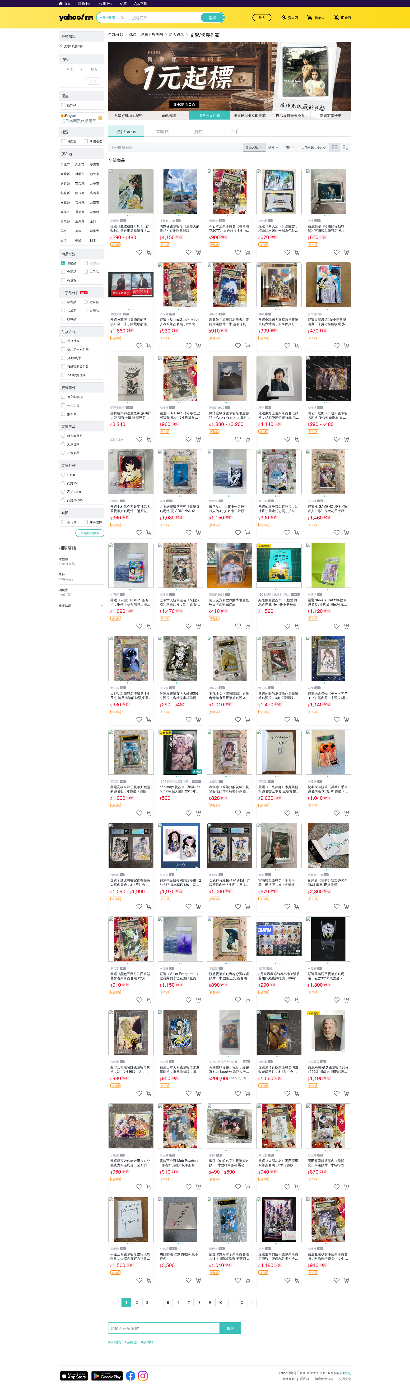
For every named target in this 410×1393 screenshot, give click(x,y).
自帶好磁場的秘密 (128, 115)
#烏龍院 (114, 1342)
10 (220, 1302)
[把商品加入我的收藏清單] (139, 252)
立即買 (162, 131)
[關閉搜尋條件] (123, 17)
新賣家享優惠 (330, 115)
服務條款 (288, 1378)
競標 (198, 131)
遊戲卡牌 (169, 115)
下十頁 (238, 1302)
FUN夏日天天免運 (290, 115)
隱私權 (304, 1378)
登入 (262, 17)
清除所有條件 (90, 533)
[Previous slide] (111, 191)
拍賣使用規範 (324, 1378)
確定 (93, 81)
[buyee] (81, 118)
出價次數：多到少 (314, 147)
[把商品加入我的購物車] (149, 252)
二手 (234, 131)
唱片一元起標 (209, 115)
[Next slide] (150, 191)
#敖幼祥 (147, 1342)
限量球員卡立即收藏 (250, 115)
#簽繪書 (131, 1342)
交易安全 (345, 1378)
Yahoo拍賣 (76, 17)
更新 (347, 1372)
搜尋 (230, 1327)
